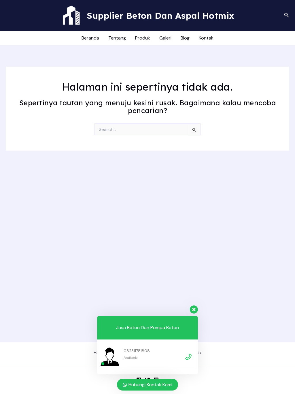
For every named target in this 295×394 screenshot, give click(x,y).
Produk (142, 38)
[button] (286, 15)
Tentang (117, 38)
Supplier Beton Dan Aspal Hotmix (161, 15)
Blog (185, 38)
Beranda (90, 38)
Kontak (206, 38)
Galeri (165, 38)
